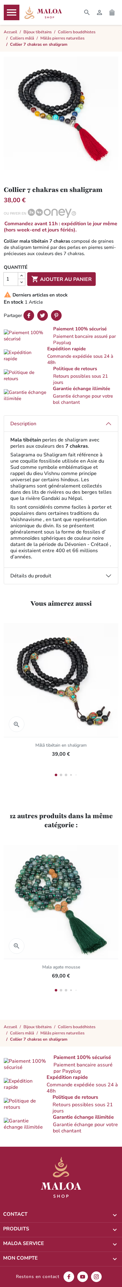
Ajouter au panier (61, 279)
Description (23, 423)
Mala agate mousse (61, 967)
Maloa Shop (43, 12)
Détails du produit (30, 575)
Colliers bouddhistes (76, 1027)
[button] (61, 336)
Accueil (10, 1027)
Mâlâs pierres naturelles (62, 1033)
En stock (13, 302)
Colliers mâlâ (22, 1033)
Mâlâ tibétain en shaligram (61, 745)
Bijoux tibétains (37, 1027)
